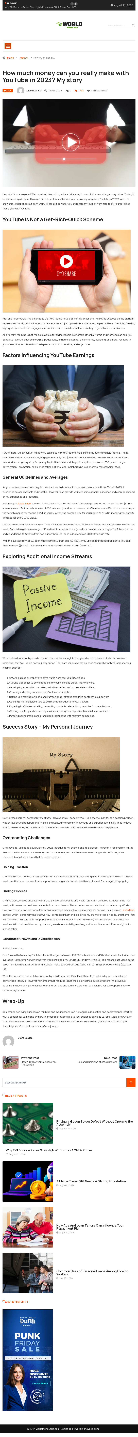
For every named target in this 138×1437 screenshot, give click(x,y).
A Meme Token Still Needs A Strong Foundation (45, 3)
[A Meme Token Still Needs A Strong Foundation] (28, 1177)
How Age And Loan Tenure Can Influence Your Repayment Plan (90, 1223)
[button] (72, 4)
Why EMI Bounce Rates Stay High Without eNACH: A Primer (49, 1146)
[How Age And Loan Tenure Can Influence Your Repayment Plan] (28, 1223)
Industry (61, 1114)
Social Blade (24, 499)
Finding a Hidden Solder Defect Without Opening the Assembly (94, 1119)
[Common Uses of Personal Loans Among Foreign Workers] (28, 1269)
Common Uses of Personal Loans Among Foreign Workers (92, 1268)
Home (10, 54)
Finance (60, 1174)
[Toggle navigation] (8, 42)
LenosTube (128, 906)
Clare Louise (33, 86)
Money (23, 54)
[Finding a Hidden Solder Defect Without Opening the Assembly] (28, 1119)
